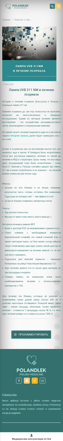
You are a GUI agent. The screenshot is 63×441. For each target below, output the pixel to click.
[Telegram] (27, 381)
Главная (6, 19)
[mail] (43, 381)
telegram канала (19, 135)
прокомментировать (33, 334)
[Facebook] (19, 381)
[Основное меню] (58, 6)
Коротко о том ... (23, 19)
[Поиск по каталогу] (52, 6)
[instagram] (35, 381)
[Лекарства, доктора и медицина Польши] (17, 8)
